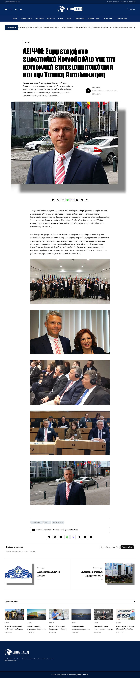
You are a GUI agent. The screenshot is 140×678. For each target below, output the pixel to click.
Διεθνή (69, 18)
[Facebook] (6, 9)
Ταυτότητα (109, 1)
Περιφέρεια (51, 18)
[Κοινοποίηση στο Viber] (72, 200)
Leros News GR (61, 675)
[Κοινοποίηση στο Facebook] (53, 200)
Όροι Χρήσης (123, 1)
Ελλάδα (60, 18)
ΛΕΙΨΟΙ (27, 42)
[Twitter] (11, 9)
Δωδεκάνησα (40, 18)
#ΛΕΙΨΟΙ (47, 522)
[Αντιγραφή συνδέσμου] (82, 200)
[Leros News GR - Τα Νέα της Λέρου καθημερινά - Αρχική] (70, 9)
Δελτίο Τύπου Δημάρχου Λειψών (48, 573)
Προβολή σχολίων (109, 547)
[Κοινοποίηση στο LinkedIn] (77, 200)
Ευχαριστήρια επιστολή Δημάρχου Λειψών (92, 573)
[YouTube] (21, 9)
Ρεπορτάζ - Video (93, 18)
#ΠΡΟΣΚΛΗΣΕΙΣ (58, 522)
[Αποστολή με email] (87, 200)
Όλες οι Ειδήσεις (108, 18)
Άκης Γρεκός (96, 87)
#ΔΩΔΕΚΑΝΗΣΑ (37, 522)
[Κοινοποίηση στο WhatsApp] (67, 200)
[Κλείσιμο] (134, 27)
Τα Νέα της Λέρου (26, 18)
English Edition (122, 18)
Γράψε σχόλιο (127, 547)
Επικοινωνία (116, 1)
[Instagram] (16, 9)
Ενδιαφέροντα (79, 18)
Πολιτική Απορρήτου (131, 1)
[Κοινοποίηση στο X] (58, 200)
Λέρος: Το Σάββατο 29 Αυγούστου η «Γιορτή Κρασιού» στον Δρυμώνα (68, 27)
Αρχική (15, 18)
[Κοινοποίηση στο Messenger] (63, 200)
